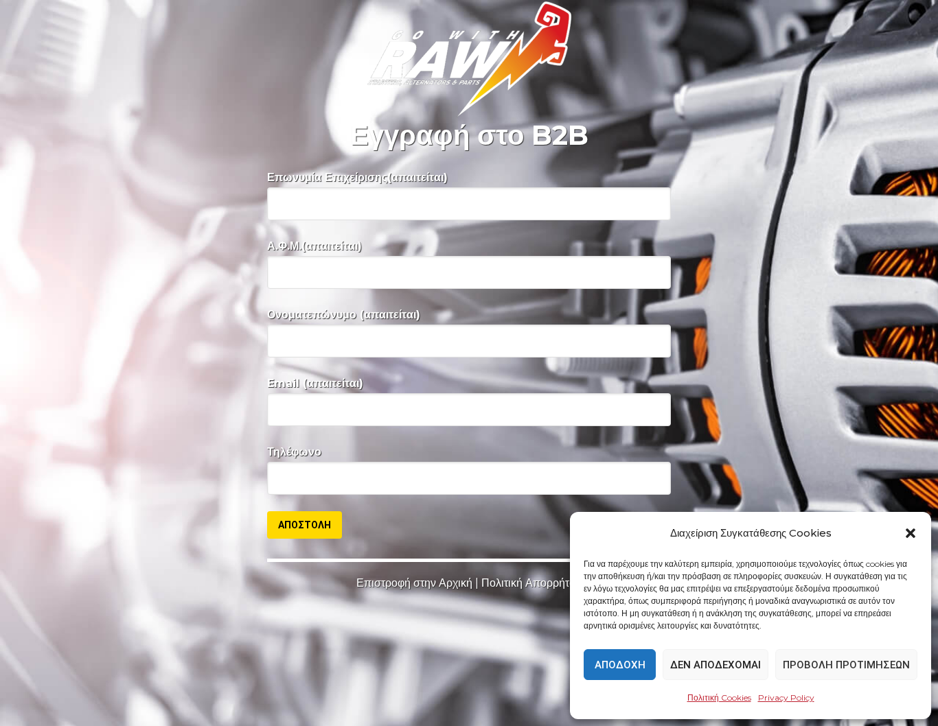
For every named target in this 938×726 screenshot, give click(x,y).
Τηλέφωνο (294, 451)
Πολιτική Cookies (719, 697)
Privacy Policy (786, 697)
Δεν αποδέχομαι (715, 665)
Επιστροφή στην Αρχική (414, 582)
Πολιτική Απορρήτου (531, 582)
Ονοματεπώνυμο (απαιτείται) (343, 314)
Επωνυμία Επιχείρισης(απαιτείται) (357, 177)
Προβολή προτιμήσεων (846, 665)
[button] (910, 533)
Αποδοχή (620, 665)
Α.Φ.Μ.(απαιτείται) (314, 246)
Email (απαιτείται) (315, 383)
